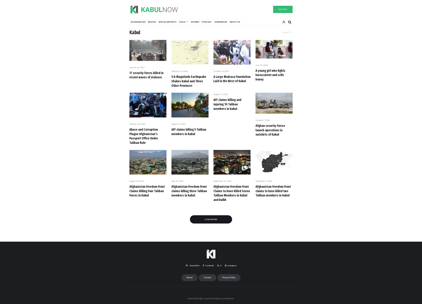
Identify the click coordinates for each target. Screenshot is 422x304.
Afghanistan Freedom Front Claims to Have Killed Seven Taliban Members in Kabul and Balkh (231, 193)
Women (195, 22)
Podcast (207, 22)
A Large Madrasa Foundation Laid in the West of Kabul (232, 79)
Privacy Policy (229, 277)
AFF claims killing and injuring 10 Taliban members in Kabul (227, 104)
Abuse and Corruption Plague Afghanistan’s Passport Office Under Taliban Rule (143, 136)
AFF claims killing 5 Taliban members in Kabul (188, 132)
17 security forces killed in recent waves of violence (146, 75)
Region (152, 22)
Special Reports (167, 22)
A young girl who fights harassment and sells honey (270, 75)
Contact (207, 277)
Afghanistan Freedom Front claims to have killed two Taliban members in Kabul (273, 191)
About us (235, 22)
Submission (220, 22)
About (189, 277)
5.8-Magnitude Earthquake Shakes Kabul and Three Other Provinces (188, 81)
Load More (211, 219)
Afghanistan (138, 22)
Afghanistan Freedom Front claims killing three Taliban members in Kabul (189, 191)
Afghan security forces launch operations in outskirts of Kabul (270, 130)
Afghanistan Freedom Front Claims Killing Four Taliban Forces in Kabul (147, 191)
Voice (182, 22)
